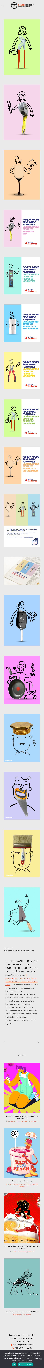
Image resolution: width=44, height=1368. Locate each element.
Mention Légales (25, 1364)
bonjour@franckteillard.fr (23, 1345)
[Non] (41, 1359)
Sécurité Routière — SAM (22, 1181)
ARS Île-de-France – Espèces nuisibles (22, 1312)
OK (14, 1364)
